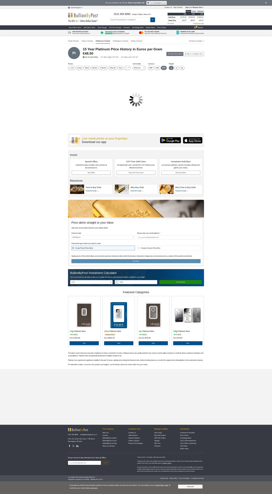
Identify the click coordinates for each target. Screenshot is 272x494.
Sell (90, 27)
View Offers (91, 172)
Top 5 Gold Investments (188, 440)
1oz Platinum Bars (146, 331)
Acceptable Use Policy (197, 478)
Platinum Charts (103, 41)
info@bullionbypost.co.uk (88, 434)
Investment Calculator (187, 432)
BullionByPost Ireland (110, 438)
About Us (106, 432)
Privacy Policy (173, 478)
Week (87, 68)
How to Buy (158, 432)
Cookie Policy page (161, 485)
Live (72, 68)
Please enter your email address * (148, 233)
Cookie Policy (164, 478)
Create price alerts (199, 23)
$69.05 (193, 20)
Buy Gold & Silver (160, 435)
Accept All (190, 486)
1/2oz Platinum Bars (112, 331)
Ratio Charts (136, 41)
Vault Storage (102, 27)
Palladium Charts (120, 41)
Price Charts (161, 27)
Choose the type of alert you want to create (86, 243)
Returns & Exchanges (135, 443)
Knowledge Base (138, 27)
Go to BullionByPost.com (158, 3)
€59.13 (201, 20)
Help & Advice (177, 7)
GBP (150, 68)
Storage (157, 440)
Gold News (183, 446)
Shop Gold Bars (181, 172)
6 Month (112, 68)
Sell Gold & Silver (160, 438)
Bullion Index (184, 448)
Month (94, 68)
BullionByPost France (110, 440)
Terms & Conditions (184, 478)
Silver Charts (87, 41)
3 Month (103, 68)
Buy (75, 27)
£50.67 (184, 20)
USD (157, 68)
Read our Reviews (109, 446)
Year (120, 68)
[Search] (152, 19)
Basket (199, 27)
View (84, 343)
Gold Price (171, 17)
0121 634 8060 (73, 434)
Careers (105, 435)
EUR (163, 68)
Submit (105, 463)
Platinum (77, 237)
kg (182, 68)
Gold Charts (73, 41)
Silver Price (172, 20)
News (150, 27)
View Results (180, 282)
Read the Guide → (92, 191)
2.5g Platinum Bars (78, 331)
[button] (196, 41)
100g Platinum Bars (181, 331)
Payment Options (134, 438)
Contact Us (168, 7)
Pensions (126, 27)
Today (79, 68)
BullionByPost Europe (110, 443)
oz (177, 68)
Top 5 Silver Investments (188, 443)
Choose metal (76, 233)
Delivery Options (133, 440)
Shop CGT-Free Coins (136, 172)
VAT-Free (115, 27)
